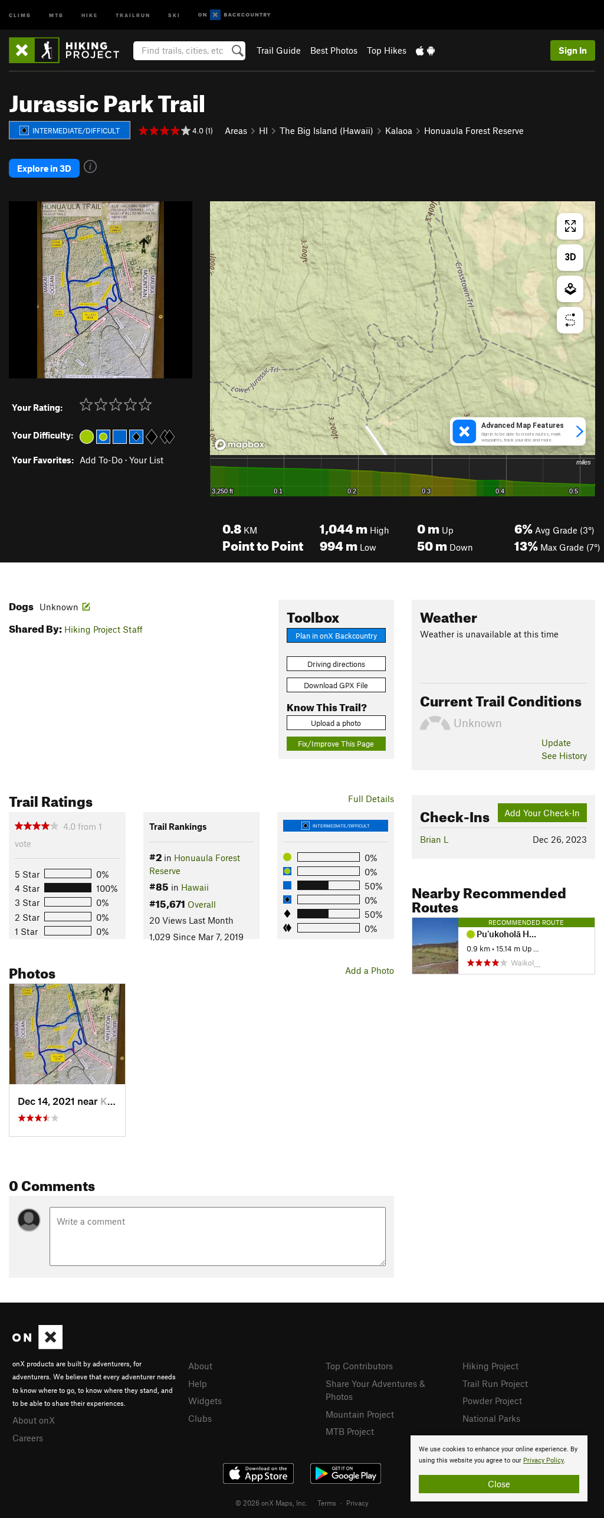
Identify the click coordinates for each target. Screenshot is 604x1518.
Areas (236, 130)
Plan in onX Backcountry (336, 635)
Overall (202, 904)
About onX (33, 1420)
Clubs (200, 1418)
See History (564, 755)
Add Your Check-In (542, 812)
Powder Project (492, 1400)
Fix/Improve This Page (336, 743)
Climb (20, 14)
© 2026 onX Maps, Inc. (271, 1503)
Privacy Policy (543, 1460)
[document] (499, 1468)
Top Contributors (359, 1365)
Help (197, 1383)
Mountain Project (360, 1414)
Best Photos (333, 50)
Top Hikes (386, 50)
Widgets (205, 1400)
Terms (326, 1503)
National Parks (491, 1418)
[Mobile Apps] (425, 50)
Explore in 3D (44, 168)
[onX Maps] (37, 1345)
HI (263, 130)
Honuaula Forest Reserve (474, 130)
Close (499, 1483)
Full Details (371, 798)
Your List (146, 459)
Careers (27, 1437)
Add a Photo (369, 970)
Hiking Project (490, 1365)
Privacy (357, 1503)
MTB (56, 14)
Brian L (434, 839)
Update (556, 742)
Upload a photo (336, 723)
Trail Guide (279, 50)
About (200, 1365)
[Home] (70, 50)
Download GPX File (336, 685)
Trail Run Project (495, 1383)
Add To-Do (101, 459)
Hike (89, 14)
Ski (174, 14)
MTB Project (350, 1431)
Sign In (573, 50)
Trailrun (133, 14)
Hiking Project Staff (103, 629)
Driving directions (336, 664)
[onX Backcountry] (234, 15)
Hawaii (195, 887)
